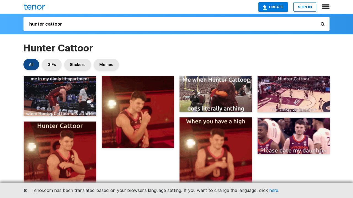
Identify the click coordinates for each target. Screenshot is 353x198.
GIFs (51, 64)
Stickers (77, 64)
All (31, 64)
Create (276, 7)
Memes (106, 64)
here (273, 190)
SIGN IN (305, 7)
